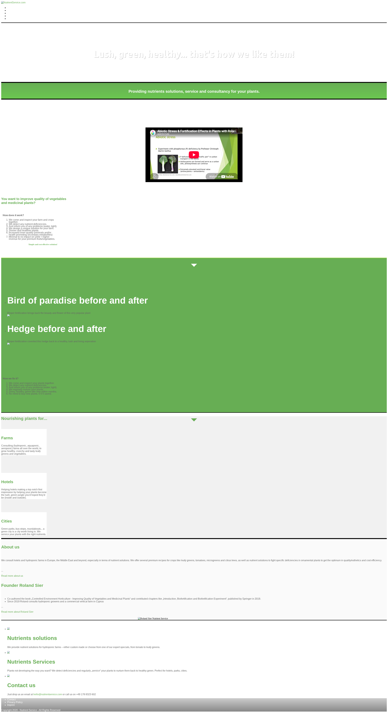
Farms (10, 10)
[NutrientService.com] (13, 2)
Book (9, 13)
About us (11, 8)
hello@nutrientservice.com (47, 694)
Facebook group (15, 16)
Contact (11, 18)
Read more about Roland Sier (17, 612)
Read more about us (12, 576)
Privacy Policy (15, 702)
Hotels (7, 482)
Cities (6, 521)
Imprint (11, 705)
